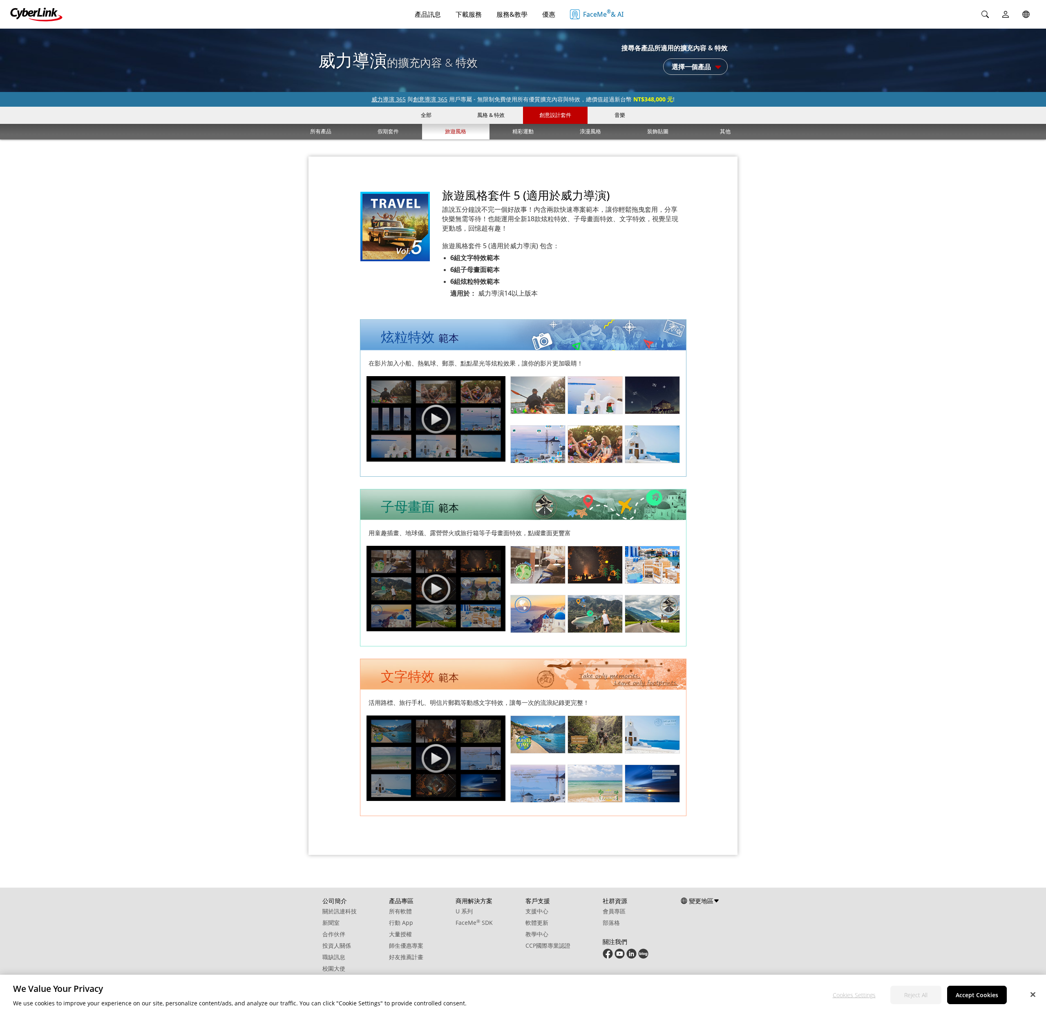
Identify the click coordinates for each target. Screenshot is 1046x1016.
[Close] (1033, 994)
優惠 (548, 14)
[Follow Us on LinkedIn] (631, 956)
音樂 (620, 115)
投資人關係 (336, 945)
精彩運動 (523, 131)
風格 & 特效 (491, 115)
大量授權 (400, 934)
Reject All (916, 995)
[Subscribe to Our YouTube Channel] (620, 956)
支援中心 (536, 911)
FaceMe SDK (474, 922)
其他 (725, 131)
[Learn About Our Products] (643, 956)
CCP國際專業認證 (547, 945)
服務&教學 (511, 14)
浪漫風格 (590, 131)
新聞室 (331, 922)
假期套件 (388, 131)
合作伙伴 (333, 934)
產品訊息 (428, 14)
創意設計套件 (555, 115)
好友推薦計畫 (406, 957)
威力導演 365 (388, 99)
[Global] (1026, 14)
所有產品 (320, 131)
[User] (1005, 14)
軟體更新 (536, 922)
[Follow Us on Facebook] (608, 956)
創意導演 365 (430, 99)
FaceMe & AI (603, 13)
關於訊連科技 (339, 911)
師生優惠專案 (406, 945)
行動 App (401, 922)
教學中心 (536, 934)
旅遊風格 (455, 131)
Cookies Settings (854, 995)
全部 (426, 115)
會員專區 (614, 911)
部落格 (611, 922)
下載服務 (469, 14)
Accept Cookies (977, 995)
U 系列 (464, 911)
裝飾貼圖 (657, 131)
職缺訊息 (333, 957)
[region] (523, 995)
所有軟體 (400, 911)
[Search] (985, 14)
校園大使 (333, 968)
